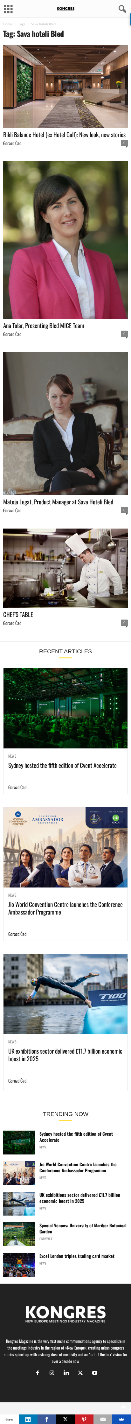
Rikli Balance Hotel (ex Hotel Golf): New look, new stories (64, 134)
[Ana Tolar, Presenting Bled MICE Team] (65, 240)
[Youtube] (94, 1373)
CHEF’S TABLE (18, 614)
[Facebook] (37, 1373)
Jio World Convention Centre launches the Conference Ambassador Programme (65, 908)
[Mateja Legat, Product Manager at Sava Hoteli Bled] (65, 423)
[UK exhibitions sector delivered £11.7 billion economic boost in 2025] (65, 994)
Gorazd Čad (12, 143)
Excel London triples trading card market (76, 1255)
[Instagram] (52, 1373)
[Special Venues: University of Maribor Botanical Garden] (19, 1234)
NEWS (12, 756)
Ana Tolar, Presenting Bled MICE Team (43, 325)
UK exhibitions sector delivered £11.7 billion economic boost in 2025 (65, 1054)
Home (7, 24)
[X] (80, 1373)
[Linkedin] (66, 1373)
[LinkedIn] (28, 1419)
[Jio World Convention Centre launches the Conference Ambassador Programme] (65, 847)
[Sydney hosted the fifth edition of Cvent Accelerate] (65, 708)
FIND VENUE (45, 1238)
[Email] (102, 1419)
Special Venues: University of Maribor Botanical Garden (83, 1228)
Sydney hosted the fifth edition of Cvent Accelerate (62, 765)
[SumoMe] (121, 1419)
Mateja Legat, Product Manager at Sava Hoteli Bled (58, 501)
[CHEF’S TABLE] (65, 568)
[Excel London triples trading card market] (19, 1265)
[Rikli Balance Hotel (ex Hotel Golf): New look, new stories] (65, 86)
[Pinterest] (84, 1419)
